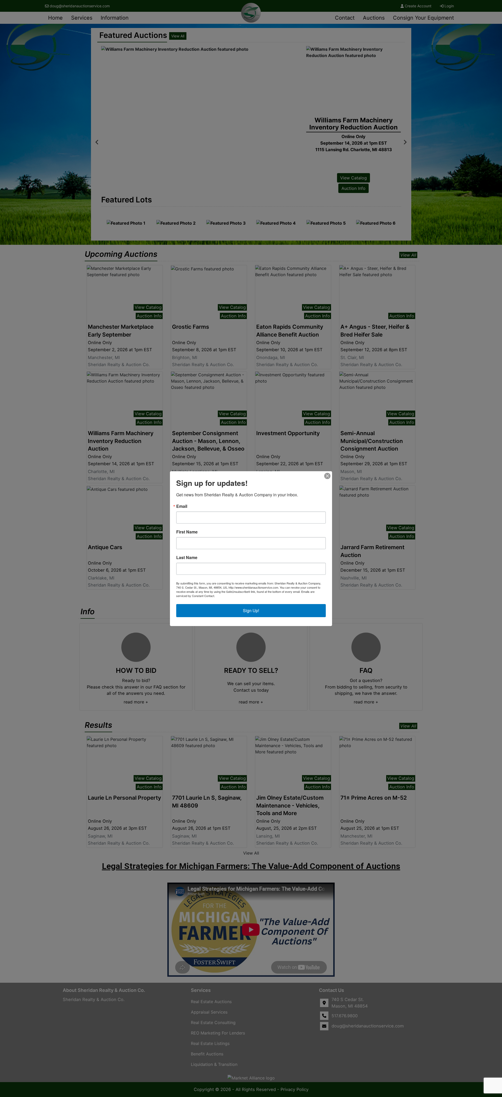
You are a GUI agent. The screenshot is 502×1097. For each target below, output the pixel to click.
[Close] (327, 476)
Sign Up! (251, 610)
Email (181, 506)
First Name (187, 532)
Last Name (186, 557)
